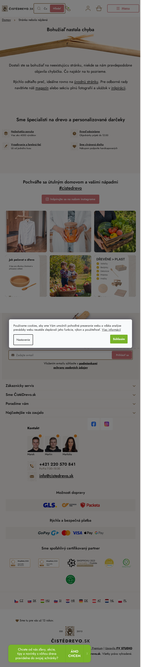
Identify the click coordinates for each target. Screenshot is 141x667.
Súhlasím (119, 339)
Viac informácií (111, 330)
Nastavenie (23, 340)
